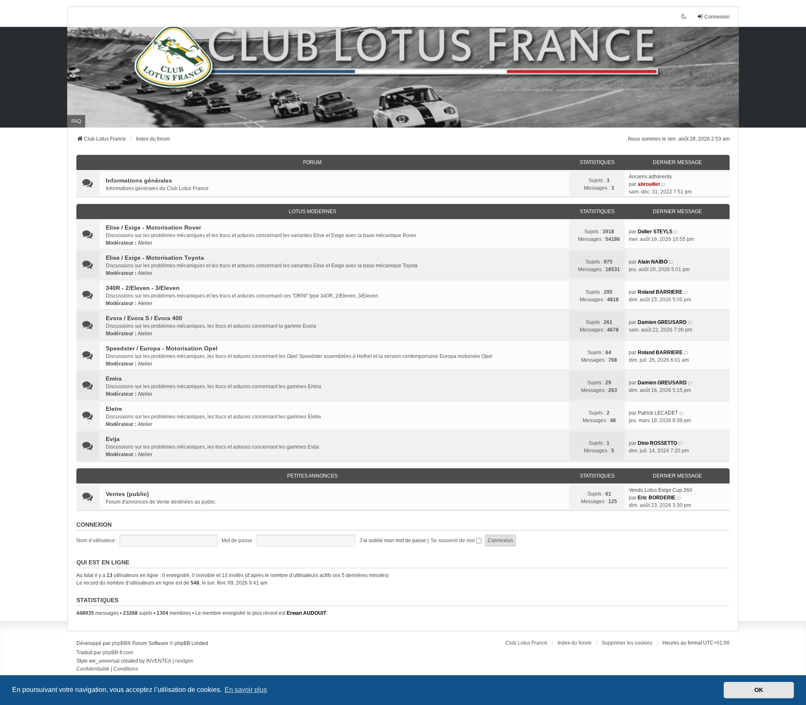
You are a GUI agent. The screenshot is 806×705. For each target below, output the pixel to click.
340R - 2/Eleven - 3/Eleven (143, 288)
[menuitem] (93, 669)
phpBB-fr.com (117, 652)
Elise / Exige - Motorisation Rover (153, 227)
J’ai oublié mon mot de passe (392, 540)
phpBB (119, 643)
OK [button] (758, 690)
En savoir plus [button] (246, 689)
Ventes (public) (127, 494)
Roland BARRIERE (660, 292)
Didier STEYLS (655, 232)
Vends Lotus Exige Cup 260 (660, 490)
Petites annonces (312, 476)
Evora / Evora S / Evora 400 (144, 318)
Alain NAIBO (652, 262)
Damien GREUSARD (662, 322)
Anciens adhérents (650, 177)
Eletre (114, 408)
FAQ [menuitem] (76, 121)
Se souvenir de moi (453, 540)
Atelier (145, 243)
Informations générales (139, 180)
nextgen (184, 661)
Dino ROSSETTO (657, 443)
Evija (113, 439)
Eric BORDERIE (656, 498)
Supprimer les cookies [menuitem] (627, 643)
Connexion (94, 524)
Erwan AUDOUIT (306, 613)
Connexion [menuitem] (717, 17)
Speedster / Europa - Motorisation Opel (161, 348)
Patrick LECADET (658, 413)
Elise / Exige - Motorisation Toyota (155, 257)
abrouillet (649, 184)
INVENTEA (158, 661)
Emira (114, 378)
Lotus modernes (312, 211)
